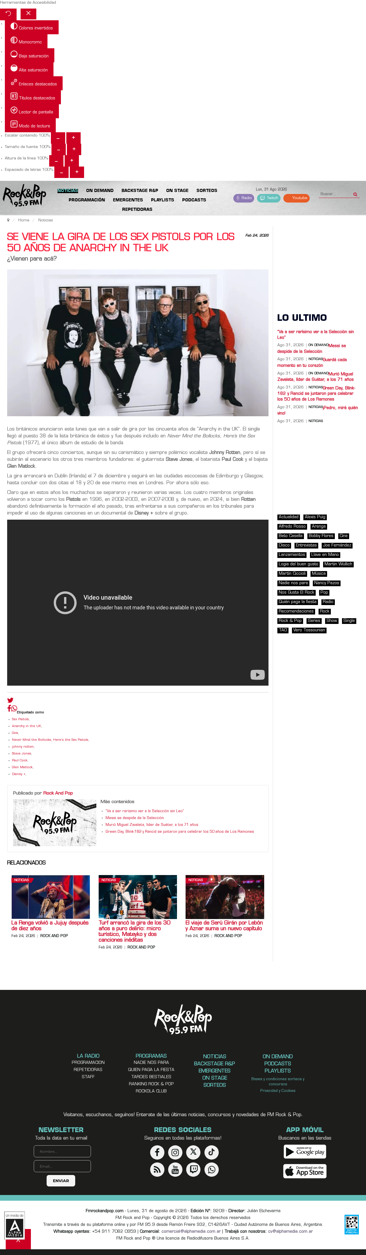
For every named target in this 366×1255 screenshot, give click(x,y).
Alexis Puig (315, 517)
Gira (15, 733)
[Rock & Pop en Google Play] (305, 1152)
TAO (283, 630)
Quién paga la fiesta (298, 602)
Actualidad (289, 517)
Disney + (18, 774)
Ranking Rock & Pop (151, 1084)
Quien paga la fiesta (151, 1070)
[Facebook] (9, 710)
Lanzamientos (292, 555)
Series (314, 621)
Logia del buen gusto (298, 564)
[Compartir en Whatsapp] (14, 709)
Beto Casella (291, 536)
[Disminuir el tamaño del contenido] (58, 138)
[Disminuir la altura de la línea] (56, 161)
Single (349, 621)
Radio (246, 198)
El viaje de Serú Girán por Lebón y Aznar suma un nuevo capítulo (224, 926)
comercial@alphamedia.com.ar (191, 1232)
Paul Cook (19, 760)
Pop (324, 593)
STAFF (88, 1077)
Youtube (299, 198)
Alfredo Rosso (292, 527)
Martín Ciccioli (292, 574)
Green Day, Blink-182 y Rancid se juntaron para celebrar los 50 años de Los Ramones (180, 832)
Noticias (21, 880)
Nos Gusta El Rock (296, 593)
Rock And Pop (58, 793)
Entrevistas (306, 545)
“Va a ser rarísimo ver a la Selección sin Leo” (145, 811)
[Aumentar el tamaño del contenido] (73, 138)
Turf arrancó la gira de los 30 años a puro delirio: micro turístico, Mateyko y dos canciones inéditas (134, 932)
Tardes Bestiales (151, 1077)
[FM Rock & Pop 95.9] (23, 196)
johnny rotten (23, 746)
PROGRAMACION (88, 1063)
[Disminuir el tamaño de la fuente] (58, 149)
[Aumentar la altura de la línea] (72, 161)
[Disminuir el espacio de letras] (61, 172)
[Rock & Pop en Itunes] (305, 1171)
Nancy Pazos (326, 583)
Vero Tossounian (309, 630)
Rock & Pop (290, 621)
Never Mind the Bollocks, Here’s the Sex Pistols (50, 740)
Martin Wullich (338, 564)
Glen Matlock (22, 767)
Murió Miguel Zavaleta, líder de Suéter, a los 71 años (152, 825)
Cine (344, 536)
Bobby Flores (321, 536)
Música (319, 574)
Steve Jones (21, 753)
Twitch (272, 198)
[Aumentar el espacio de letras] (77, 172)
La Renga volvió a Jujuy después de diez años (50, 926)
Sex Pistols (20, 719)
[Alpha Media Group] (14, 1226)
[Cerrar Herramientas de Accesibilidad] (28, 14)
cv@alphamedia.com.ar (290, 1232)
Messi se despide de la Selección (135, 818)
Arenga (319, 527)
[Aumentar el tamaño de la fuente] (74, 149)
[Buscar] (355, 192)
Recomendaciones (296, 611)
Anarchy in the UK (26, 726)
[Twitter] (10, 701)
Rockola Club (151, 1091)
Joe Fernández (337, 545)
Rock (324, 611)
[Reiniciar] (8, 14)
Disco (284, 545)
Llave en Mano (325, 555)
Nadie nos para (293, 583)
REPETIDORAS (88, 1070)
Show (332, 621)
